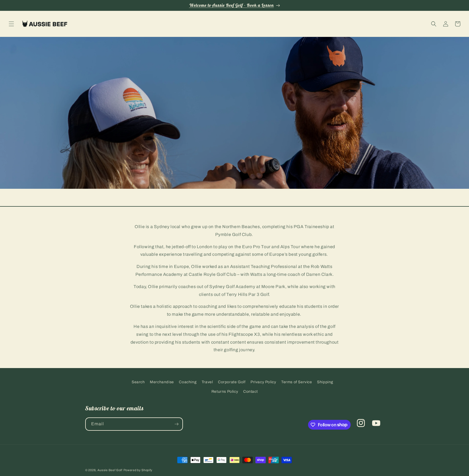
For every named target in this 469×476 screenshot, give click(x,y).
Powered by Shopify (138, 470)
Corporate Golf (231, 382)
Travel (207, 382)
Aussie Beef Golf (109, 470)
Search (138, 382)
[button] (11, 24)
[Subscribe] (176, 424)
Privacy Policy (263, 382)
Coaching (188, 382)
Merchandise (162, 382)
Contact (250, 391)
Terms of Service (296, 382)
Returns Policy (224, 391)
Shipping (325, 382)
